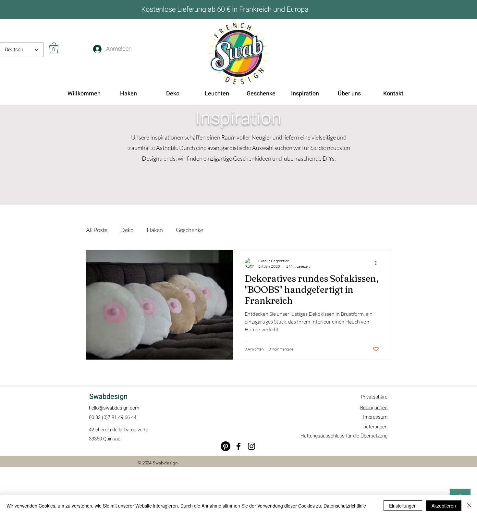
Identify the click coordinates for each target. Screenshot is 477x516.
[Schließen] (469, 505)
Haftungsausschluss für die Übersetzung (343, 435)
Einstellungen (403, 505)
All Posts (96, 229)
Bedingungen (373, 407)
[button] (53, 48)
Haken (155, 229)
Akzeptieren (444, 505)
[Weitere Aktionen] (378, 263)
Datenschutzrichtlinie (345, 505)
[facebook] (238, 446)
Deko (127, 229)
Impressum (375, 417)
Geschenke (189, 229)
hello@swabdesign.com (114, 408)
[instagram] (251, 446)
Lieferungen (374, 426)
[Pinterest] (225, 446)
